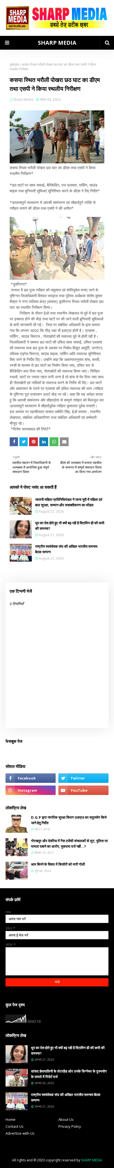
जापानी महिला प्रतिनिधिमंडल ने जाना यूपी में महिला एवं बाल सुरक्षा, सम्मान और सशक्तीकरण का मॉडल (68, 502)
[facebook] (31, 778)
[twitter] (83, 778)
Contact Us (15, 1126)
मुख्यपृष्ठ (14, 64)
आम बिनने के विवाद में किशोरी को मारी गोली (58, 864)
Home (10, 1119)
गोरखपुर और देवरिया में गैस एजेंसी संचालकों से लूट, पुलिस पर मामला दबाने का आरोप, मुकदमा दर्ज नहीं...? (69, 843)
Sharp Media (23, 99)
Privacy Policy (69, 1126)
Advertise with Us (20, 1133)
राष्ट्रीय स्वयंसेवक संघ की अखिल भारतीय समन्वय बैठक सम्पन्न (66, 549)
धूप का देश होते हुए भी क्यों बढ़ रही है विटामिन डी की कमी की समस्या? (69, 525)
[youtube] (83, 790)
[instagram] (31, 790)
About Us (66, 1119)
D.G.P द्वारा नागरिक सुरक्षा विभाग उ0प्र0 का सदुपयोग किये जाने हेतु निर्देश (69, 820)
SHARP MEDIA (57, 42)
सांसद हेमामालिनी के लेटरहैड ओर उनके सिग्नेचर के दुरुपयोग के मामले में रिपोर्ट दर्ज (69, 1074)
